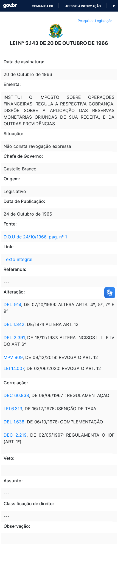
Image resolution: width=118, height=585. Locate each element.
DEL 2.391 (14, 337)
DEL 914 (12, 304)
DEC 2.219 (15, 435)
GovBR (10, 5)
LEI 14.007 (14, 368)
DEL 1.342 (14, 324)
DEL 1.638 (14, 422)
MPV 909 (13, 357)
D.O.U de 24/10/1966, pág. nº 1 (35, 237)
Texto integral (18, 259)
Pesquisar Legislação (95, 21)
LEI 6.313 (13, 408)
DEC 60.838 (16, 395)
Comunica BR (42, 6)
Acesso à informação (83, 6)
